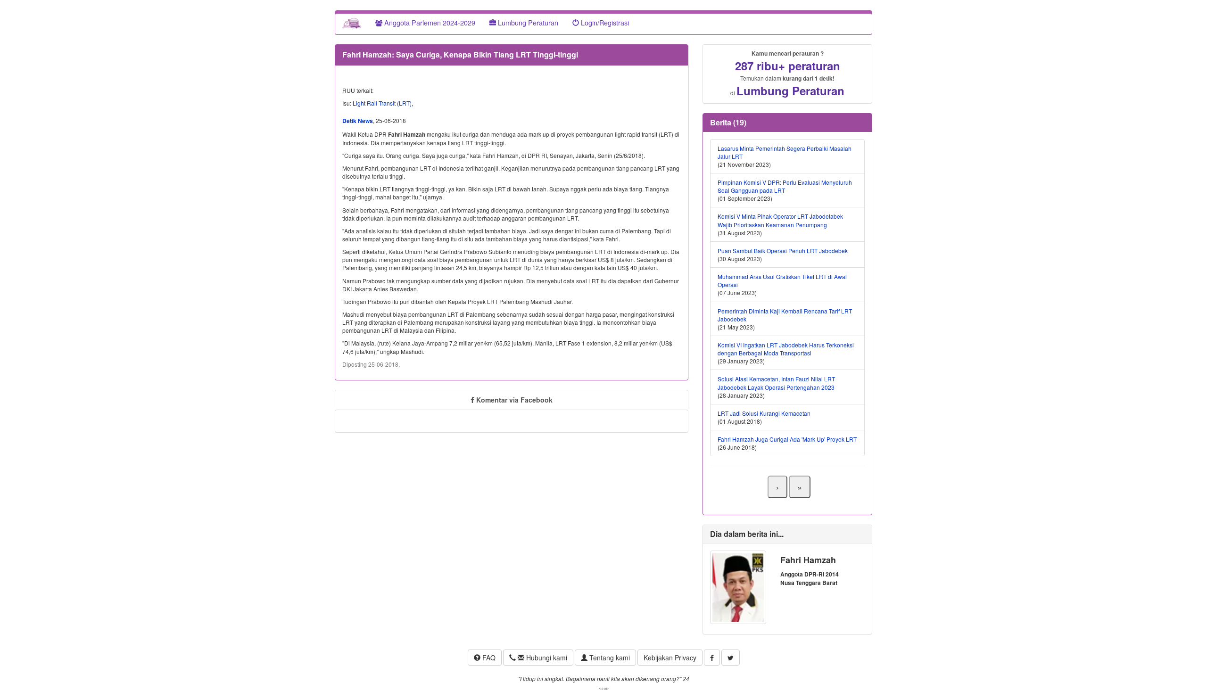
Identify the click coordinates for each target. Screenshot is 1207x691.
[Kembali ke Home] (351, 22)
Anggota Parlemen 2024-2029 (428, 22)
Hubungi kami (545, 657)
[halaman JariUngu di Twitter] (730, 658)
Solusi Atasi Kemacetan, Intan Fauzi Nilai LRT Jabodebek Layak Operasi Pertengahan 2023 (776, 383)
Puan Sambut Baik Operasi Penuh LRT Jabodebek (783, 251)
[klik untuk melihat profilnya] (738, 586)
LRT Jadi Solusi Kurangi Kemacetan (764, 413)
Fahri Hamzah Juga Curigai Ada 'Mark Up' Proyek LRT (787, 439)
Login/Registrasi (604, 22)
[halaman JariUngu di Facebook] (712, 658)
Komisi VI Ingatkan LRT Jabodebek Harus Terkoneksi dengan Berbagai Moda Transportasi (786, 349)
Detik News (357, 120)
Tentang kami (608, 657)
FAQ (488, 657)
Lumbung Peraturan (527, 22)
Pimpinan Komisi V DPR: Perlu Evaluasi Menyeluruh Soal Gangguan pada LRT (785, 186)
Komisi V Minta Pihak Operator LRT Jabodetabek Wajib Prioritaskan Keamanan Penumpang (780, 220)
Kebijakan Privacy (670, 657)
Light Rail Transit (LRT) (382, 103)
